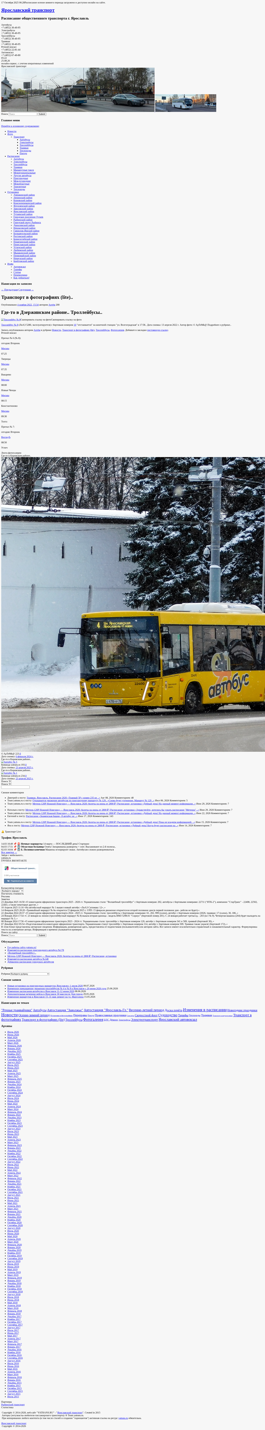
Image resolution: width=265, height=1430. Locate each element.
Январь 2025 (14, 1081)
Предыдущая (9, 289)
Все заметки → (9, 852)
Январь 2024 (14, 1115)
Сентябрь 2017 (15, 1324)
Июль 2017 (13, 1330)
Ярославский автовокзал (178, 1019)
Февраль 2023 (14, 1145)
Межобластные (21, 183)
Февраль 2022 (14, 1178)
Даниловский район (24, 225)
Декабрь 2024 (14, 1084)
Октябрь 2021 (14, 1189)
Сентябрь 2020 (15, 1225)
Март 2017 (12, 1341)
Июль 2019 (13, 1264)
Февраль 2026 (14, 1045)
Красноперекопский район (27, 203)
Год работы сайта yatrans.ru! (21, 947)
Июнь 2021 (13, 1200)
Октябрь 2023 (14, 1123)
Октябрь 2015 (14, 1388)
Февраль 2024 (14, 1112)
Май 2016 (12, 1369)
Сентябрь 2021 (15, 1192)
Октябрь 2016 (14, 1355)
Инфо (10, 264)
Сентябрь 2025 (15, 1059)
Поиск (4, 114)
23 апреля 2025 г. (24, 767)
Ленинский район (22, 197)
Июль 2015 (13, 1396)
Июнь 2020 (13, 1233)
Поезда (23, 153)
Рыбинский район (23, 219)
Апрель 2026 (14, 1040)
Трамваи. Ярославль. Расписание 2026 (47, 797)
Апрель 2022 (14, 1173)
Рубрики (5, 973)
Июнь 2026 (13, 1034)
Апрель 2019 (14, 1272)
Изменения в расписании (205, 1009)
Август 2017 (13, 1327)
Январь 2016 (14, 1380)
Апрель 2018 (14, 1305)
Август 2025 (13, 1062)
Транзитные (19, 186)
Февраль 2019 (14, 1278)
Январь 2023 (14, 1148)
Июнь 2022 (13, 1167)
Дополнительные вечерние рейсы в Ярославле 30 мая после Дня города (45, 994)
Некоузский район (23, 258)
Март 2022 (12, 1175)
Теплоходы (25, 150)
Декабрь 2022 (14, 1150)
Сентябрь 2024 (15, 1092)
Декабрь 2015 (14, 1382)
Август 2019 (13, 1261)
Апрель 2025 (14, 1073)
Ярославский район (23, 211)
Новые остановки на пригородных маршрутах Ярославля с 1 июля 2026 (45, 985)
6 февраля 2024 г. (24, 756)
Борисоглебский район (25, 239)
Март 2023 (12, 1142)
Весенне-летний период (146, 1010)
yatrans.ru (123, 1418)
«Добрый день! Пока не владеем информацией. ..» (168, 822)
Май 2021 (12, 1203)
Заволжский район (23, 208)
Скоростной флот (146, 1015)
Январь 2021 (14, 1214)
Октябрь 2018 (14, 1289)
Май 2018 (12, 1302)
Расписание (13, 156)
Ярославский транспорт (28, 10)
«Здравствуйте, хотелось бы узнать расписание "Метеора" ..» (167, 810)
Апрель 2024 (14, 1106)
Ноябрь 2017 (14, 1319)
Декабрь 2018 (14, 1283)
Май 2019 (12, 1269)
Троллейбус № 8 (9, 325)
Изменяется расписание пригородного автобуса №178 (35, 950)
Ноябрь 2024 (14, 1087)
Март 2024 (12, 1109)
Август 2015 (13, 1394)
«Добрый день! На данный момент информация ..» (169, 803)
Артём (51, 304)
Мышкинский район (24, 253)
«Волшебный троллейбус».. (21, 953)
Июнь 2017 (13, 1333)
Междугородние (22, 181)
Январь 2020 (14, 1247)
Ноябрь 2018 (14, 1286)
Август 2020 (13, 1228)
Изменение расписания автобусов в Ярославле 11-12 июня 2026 (40, 991)
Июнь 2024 (13, 1101)
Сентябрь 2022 (15, 1159)
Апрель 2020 (14, 1239)
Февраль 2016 (14, 1377)
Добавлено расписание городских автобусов (30, 961)
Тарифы (17, 269)
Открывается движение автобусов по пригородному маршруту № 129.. (70, 800)
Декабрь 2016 (14, 1349)
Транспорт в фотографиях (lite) (78, 330)
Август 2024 (13, 1095)
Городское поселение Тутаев (28, 217)
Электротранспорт (144, 1019)
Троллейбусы (26, 145)
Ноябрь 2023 (14, 1120)
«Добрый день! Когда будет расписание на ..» (154, 825)
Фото (10, 134)
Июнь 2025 (13, 1068)
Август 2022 (13, 1161)
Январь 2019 (14, 1280)
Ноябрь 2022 (14, 1153)
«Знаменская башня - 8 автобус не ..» (58, 816)
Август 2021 (13, 1195)
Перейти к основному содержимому (20, 126)
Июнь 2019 (13, 1266)
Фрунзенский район (24, 206)
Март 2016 (12, 1374)
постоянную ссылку (157, 330)
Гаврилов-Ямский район (26, 230)
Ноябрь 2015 (14, 1385)
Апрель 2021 (14, 1206)
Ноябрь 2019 (14, 1253)
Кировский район (22, 200)
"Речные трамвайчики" (16, 1010)
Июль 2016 (13, 1363)
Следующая (26, 289)
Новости (11, 131)
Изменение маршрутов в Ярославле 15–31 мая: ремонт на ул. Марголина (45, 996)
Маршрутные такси (23, 170)
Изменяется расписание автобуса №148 (27, 959)
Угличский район (22, 247)
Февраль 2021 (14, 1211)
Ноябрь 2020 (14, 1220)
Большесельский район (25, 233)
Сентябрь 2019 (15, 1258)
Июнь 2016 (13, 1366)
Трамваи (24, 148)
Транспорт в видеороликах (223, 1016)
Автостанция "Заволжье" (65, 1010)
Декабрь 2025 (14, 1051)
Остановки (13, 192)
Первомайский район (24, 255)
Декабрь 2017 (14, 1316)
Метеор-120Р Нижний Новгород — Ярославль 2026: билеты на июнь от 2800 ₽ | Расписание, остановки (87, 803)
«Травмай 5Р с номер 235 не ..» (83, 797)
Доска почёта (173, 1010)
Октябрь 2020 (14, 1222)
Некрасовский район (24, 228)
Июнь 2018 (13, 1300)
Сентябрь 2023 (15, 1126)
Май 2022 (12, 1170)
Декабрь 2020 (14, 1217)
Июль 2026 (13, 1032)
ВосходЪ (5, 437)
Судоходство (167, 1015)
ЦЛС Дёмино (111, 1020)
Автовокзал (19, 266)
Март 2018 (12, 1308)
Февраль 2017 (14, 1344)
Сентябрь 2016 (15, 1358)
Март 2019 (12, 1275)
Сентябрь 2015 (15, 1391)
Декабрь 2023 (14, 1117)
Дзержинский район (24, 195)
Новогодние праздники (242, 1010)
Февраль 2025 (14, 1079)
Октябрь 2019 (14, 1255)
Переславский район (24, 244)
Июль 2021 (13, 1197)
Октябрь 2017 (14, 1322)
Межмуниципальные (24, 172)
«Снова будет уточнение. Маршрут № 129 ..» (131, 800)
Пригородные (20, 178)
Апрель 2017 (14, 1338)
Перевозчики (20, 275)
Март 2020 (12, 1242)
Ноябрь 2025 (14, 1054)
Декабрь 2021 (14, 1184)
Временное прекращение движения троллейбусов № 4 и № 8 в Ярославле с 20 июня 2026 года (56, 988)
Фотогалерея (117, 330)
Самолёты (130, 1016)
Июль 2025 (13, 1065)
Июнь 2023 (13, 1134)
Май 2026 (12, 1037)
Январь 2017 (14, 1347)
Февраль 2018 (14, 1311)
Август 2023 (13, 1128)
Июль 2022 (13, 1164)
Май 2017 (12, 1336)
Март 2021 (12, 1208)
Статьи (17, 272)
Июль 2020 (13, 1231)
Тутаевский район (23, 214)
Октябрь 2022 (14, 1156)
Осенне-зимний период (34, 1015)
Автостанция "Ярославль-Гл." (106, 1010)
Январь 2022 (14, 1181)
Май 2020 (12, 1236)
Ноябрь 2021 (14, 1186)
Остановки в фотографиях (61, 1016)
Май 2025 (12, 1070)
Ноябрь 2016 (14, 1352)
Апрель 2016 (14, 1371)
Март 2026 (12, 1043)
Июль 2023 (13, 1131)
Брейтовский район (23, 261)
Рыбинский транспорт (13, 1404)
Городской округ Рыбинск (27, 222)
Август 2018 (13, 1294)
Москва (5, 348)
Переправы (80, 1015)
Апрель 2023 (14, 1139)
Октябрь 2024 (14, 1090)
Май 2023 (12, 1137)
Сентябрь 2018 (15, 1291)
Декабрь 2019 (14, 1250)
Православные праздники (110, 1015)
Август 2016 (13, 1360)
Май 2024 (12, 1103)
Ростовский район (23, 236)
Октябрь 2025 (14, 1057)
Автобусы (25, 139)
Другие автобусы (22, 175)
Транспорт (19, 137)
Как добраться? (21, 277)
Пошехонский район (24, 242)
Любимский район (23, 250)
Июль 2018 (13, 1297)
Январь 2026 (14, 1048)
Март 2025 (12, 1076)
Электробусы (26, 142)
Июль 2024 (13, 1098)
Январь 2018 (14, 1313)
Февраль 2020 (14, 1244)
